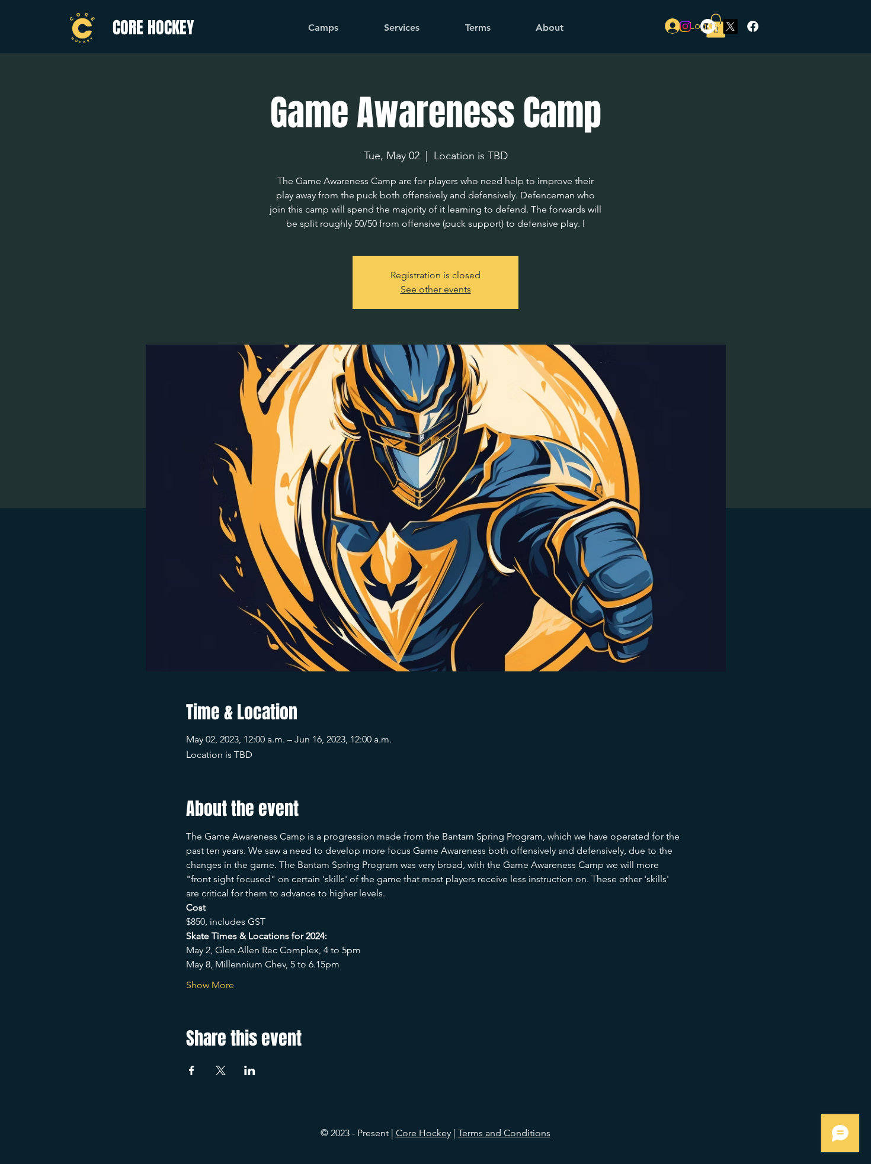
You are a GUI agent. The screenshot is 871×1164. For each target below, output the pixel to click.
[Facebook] (752, 26)
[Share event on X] (220, 1070)
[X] (730, 26)
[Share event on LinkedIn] (249, 1070)
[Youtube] (707, 26)
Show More (210, 985)
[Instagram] (685, 26)
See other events (436, 289)
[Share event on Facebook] (191, 1070)
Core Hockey (423, 1133)
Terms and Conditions (504, 1133)
